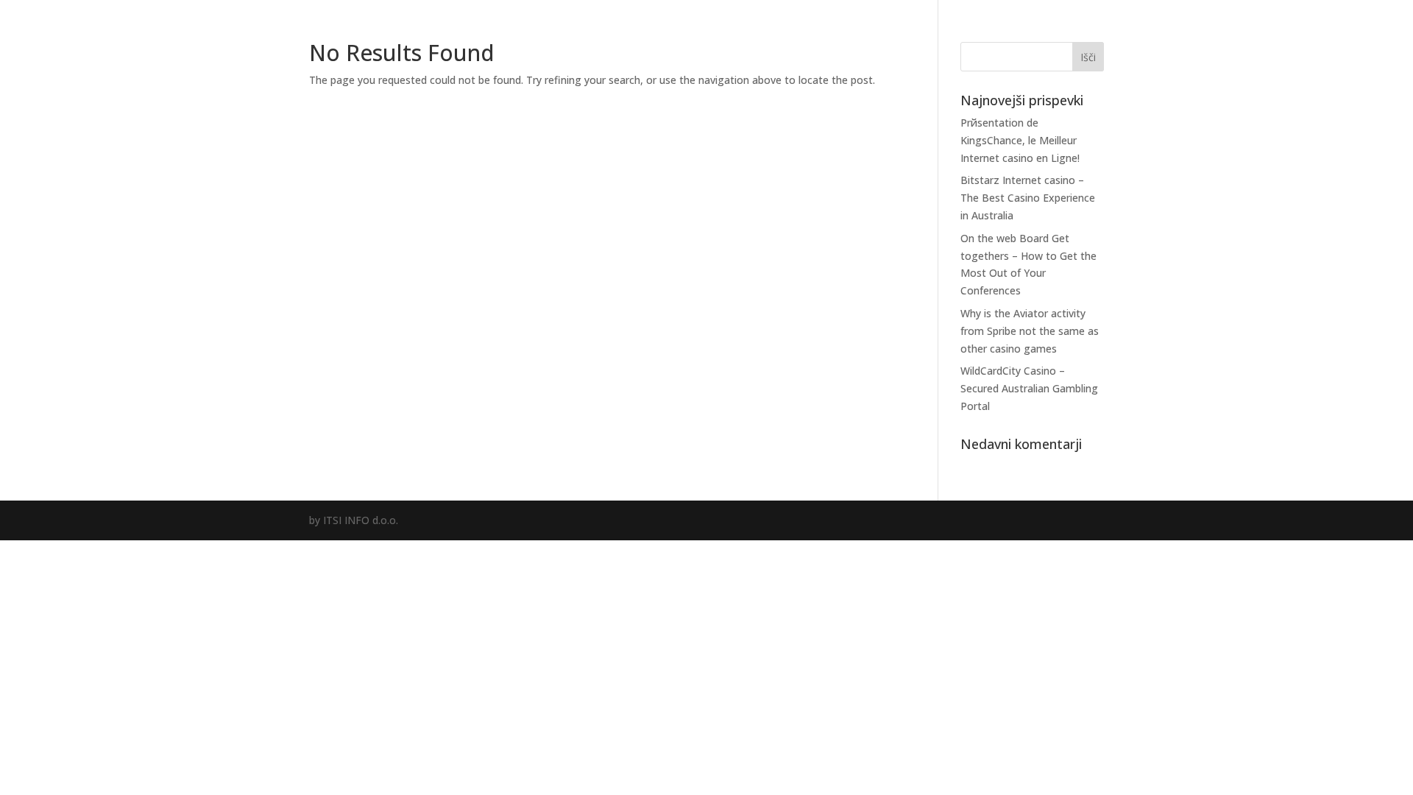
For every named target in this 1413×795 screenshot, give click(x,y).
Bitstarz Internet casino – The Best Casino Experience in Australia (1027, 197)
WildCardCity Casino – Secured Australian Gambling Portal (1029, 388)
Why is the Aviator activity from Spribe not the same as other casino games (1029, 331)
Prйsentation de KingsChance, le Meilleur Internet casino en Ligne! (1020, 140)
